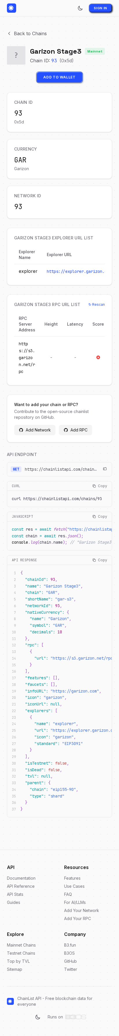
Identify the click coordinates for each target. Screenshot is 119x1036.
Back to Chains (30, 33)
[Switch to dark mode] (80, 8)
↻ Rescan (96, 304)
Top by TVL (18, 961)
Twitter (70, 969)
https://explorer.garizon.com (79, 271)
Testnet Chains (21, 953)
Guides (13, 902)
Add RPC (79, 429)
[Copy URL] (104, 469)
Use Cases (74, 886)
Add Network (38, 429)
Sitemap (14, 969)
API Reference (21, 886)
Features (72, 878)
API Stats (15, 894)
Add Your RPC (77, 918)
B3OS (69, 953)
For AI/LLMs (75, 902)
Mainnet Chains (21, 945)
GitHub (70, 961)
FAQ (68, 894)
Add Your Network (81, 910)
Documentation (21, 878)
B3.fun (70, 945)
